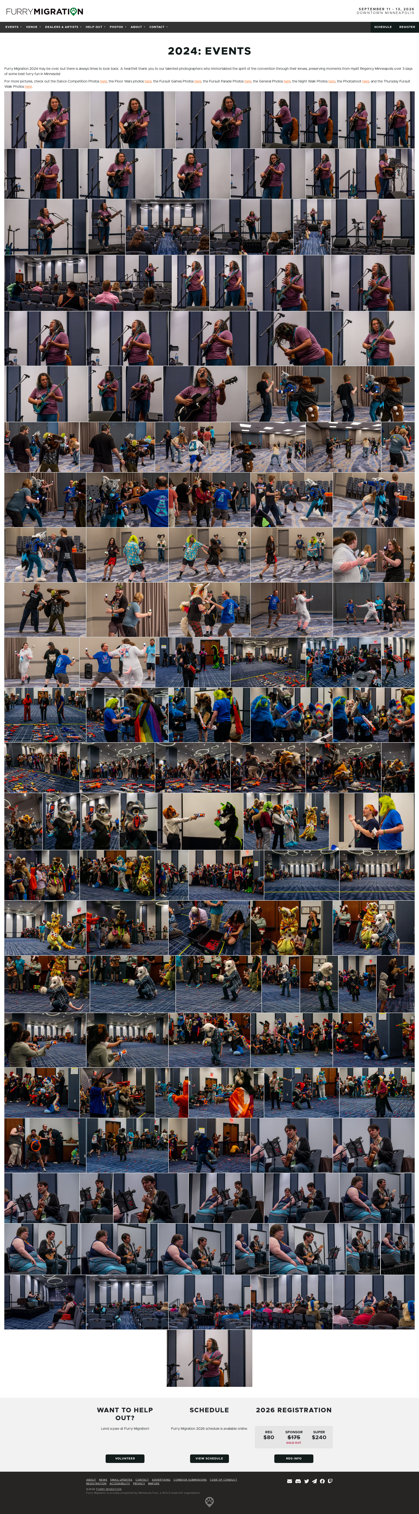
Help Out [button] (94, 27)
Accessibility (120, 1483)
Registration (96, 1483)
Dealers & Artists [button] (61, 27)
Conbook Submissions (190, 1480)
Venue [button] (32, 27)
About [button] (136, 27)
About (91, 1480)
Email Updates (121, 1480)
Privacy (139, 1483)
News (103, 1480)
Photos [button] (116, 27)
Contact (142, 1480)
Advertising (161, 1480)
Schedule (383, 27)
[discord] (298, 1481)
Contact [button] (157, 27)
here (103, 81)
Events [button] (12, 27)
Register (407, 27)
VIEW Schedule (209, 1458)
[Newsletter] (289, 1481)
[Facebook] (322, 1481)
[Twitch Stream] (330, 1481)
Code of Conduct (223, 1480)
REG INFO (294, 1458)
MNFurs (154, 1483)
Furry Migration (109, 1489)
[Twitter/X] (306, 1481)
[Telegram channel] (314, 1481)
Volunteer (125, 1458)
